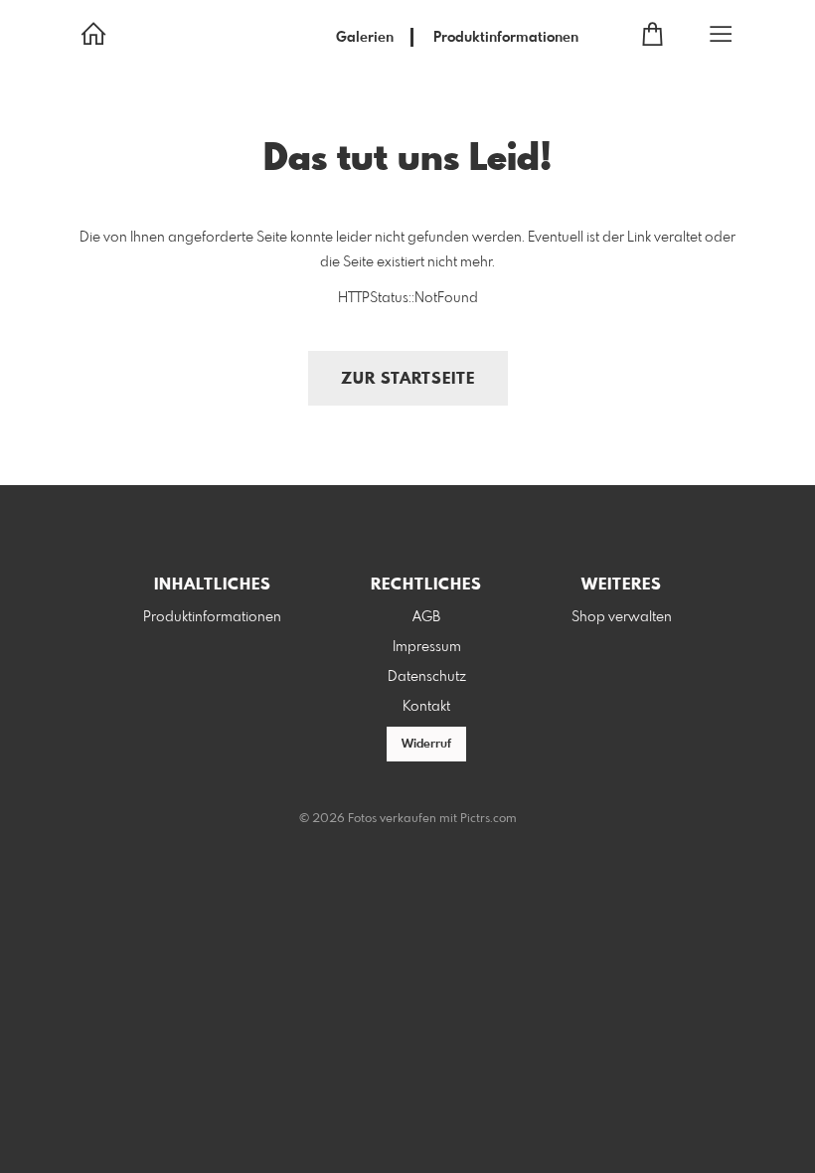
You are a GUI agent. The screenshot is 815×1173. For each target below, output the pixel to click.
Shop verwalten (621, 617)
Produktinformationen (505, 38)
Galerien (365, 38)
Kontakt (426, 707)
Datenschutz (427, 677)
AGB (426, 617)
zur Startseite (408, 379)
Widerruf (426, 745)
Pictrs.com (488, 819)
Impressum (427, 647)
